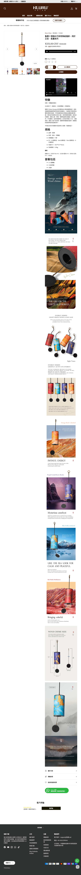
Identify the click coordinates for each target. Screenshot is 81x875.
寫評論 (51, 808)
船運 (49, 46)
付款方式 (46, 847)
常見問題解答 (33, 843)
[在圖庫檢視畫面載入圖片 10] (37, 71)
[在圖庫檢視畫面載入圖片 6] (7, 71)
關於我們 (31, 837)
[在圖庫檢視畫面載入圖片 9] (29, 71)
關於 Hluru (48, 15)
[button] (76, 8)
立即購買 (61, 72)
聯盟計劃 (31, 846)
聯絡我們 (56, 15)
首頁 (23, 15)
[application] (61, 51)
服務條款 (46, 853)
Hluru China (48, 33)
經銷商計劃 (39, 15)
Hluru (8, 868)
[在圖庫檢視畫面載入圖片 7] (15, 71)
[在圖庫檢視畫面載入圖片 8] (22, 71)
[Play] (47, 51)
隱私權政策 (47, 850)
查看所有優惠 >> (59, 20)
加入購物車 (67, 67)
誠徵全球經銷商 (33, 848)
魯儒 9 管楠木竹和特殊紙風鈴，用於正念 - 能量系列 (18, 25)
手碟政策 (46, 856)
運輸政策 (46, 837)
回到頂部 (39, 827)
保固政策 (46, 845)
